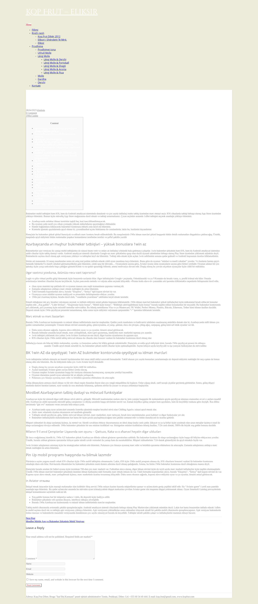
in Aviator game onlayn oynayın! (49, 168)
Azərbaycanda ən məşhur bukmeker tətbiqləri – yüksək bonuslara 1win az (56, 129)
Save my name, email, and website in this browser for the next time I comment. (66, 579)
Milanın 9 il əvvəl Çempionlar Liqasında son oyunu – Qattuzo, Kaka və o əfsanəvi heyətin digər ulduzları (55, 155)
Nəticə (37, 184)
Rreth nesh (38, 33)
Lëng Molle (44, 56)
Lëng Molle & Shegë (55, 66)
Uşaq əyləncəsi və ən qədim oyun (50, 193)
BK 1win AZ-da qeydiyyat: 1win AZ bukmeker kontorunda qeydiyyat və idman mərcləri (56, 143)
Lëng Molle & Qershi (55, 59)
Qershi (41, 82)
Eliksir (41, 43)
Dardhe (42, 79)
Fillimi (35, 29)
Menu (28, 24)
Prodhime (37, 46)
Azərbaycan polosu (43, 201)
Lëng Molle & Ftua (54, 72)
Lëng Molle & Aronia (55, 69)
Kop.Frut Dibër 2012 (49, 36)
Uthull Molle (44, 52)
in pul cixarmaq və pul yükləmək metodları (54, 179)
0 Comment (31, 113)
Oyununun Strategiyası (45, 182)
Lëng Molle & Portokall (56, 62)
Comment (31, 558)
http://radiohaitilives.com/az (140, 237)
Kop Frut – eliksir (62, 12)
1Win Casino (32, 115)
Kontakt (36, 85)
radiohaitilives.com (35, 346)
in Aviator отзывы (43, 166)
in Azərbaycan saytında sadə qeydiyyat (52, 171)
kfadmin (41, 110)
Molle (41, 75)
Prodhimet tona (47, 49)
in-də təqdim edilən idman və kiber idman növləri (57, 203)
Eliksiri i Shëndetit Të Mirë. (52, 39)
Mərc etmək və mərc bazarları (48, 139)
